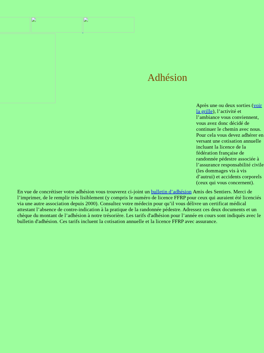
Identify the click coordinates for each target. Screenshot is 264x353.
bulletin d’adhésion (171, 191)
